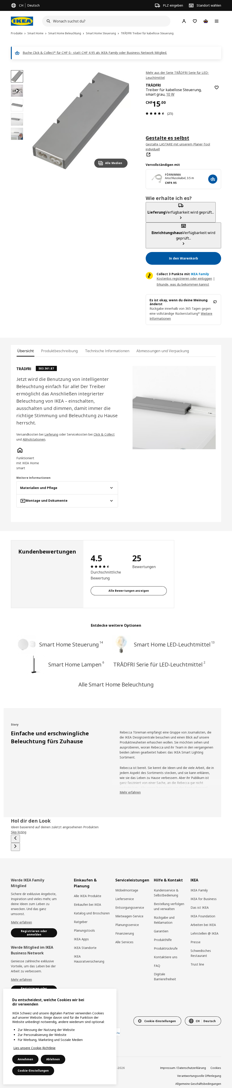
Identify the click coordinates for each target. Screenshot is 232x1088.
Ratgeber (80, 922)
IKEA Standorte (85, 948)
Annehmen (25, 1059)
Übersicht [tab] (25, 350)
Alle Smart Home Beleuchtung (116, 684)
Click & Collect (104, 434)
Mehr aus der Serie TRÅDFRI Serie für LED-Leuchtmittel (177, 75)
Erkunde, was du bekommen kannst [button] (183, 284)
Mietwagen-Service (129, 916)
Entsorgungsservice (129, 907)
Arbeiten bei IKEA (203, 925)
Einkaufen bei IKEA (87, 904)
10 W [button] (170, 94)
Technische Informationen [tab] (107, 350)
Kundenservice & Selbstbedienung (166, 892)
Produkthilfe (163, 940)
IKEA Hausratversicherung (89, 958)
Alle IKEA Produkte (87, 896)
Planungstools (84, 930)
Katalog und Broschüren (92, 913)
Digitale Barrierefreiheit (165, 976)
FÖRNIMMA (173, 175)
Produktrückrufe (166, 948)
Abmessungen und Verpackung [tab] (162, 350)
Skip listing (18, 832)
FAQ (157, 965)
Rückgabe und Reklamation (164, 920)
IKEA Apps (81, 939)
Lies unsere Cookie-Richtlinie (34, 1048)
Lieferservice (124, 899)
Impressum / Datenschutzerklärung (183, 1068)
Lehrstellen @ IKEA (204, 933)
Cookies (215, 1068)
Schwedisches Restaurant (201, 953)
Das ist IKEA (200, 907)
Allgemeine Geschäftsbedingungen (198, 1084)
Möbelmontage (126, 890)
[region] (80, 120)
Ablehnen (53, 1059)
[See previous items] (15, 839)
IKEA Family (199, 890)
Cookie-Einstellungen (33, 1071)
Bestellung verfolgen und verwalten (169, 906)
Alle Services (124, 942)
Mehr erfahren (21, 922)
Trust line (197, 964)
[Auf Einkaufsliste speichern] (216, 87)
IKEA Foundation (203, 916)
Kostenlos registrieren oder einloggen (184, 278)
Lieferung (51, 434)
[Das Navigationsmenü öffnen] (216, 21)
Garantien (161, 931)
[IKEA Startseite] (22, 21)
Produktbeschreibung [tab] (59, 350)
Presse (196, 942)
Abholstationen (34, 439)
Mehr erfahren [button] (130, 792)
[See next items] (15, 847)
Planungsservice (127, 925)
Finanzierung (124, 933)
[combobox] (105, 21)
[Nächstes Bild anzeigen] (122, 120)
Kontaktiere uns (165, 957)
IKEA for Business (204, 899)
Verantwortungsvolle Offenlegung (199, 1076)
